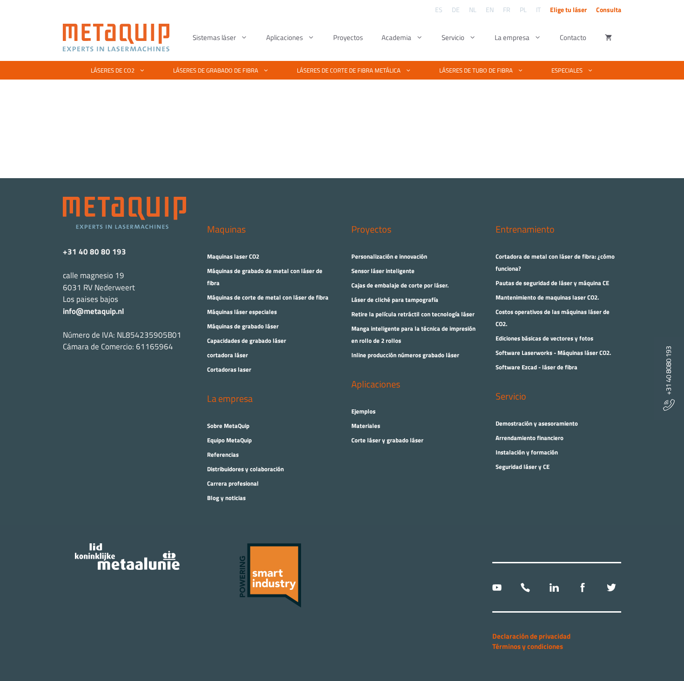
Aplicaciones (284, 37)
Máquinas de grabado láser (243, 326)
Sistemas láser (214, 37)
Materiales (365, 425)
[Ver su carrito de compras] (608, 37)
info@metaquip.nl (93, 311)
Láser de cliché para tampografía (394, 299)
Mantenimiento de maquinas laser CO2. (547, 297)
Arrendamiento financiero (529, 437)
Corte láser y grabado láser (387, 440)
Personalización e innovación (389, 256)
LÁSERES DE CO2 (112, 70)
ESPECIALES (567, 70)
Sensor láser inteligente (383, 270)
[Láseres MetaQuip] (118, 37)
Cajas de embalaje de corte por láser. (400, 285)
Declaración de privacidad (531, 636)
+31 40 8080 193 (668, 372)
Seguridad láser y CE (523, 466)
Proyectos (348, 37)
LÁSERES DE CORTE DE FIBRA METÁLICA (349, 70)
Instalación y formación (527, 452)
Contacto (573, 37)
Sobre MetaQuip (228, 425)
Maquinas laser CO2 (233, 256)
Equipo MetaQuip (229, 440)
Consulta (608, 9)
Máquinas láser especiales (242, 311)
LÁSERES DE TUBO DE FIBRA (476, 70)
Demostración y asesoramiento (537, 423)
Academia (396, 37)
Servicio (453, 37)
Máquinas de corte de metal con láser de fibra (268, 297)
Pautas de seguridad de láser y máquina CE (552, 282)
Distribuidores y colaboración (245, 469)
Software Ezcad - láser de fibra (536, 367)
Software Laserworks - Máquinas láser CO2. (553, 352)
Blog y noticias (226, 497)
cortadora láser (227, 355)
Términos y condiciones (527, 646)
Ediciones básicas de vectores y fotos (544, 338)
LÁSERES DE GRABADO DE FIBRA (215, 70)
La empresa (512, 37)
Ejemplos (363, 411)
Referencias (223, 454)
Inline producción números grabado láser (405, 355)
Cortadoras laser (229, 369)
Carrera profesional (233, 483)
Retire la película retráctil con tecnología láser (413, 314)
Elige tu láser (568, 9)
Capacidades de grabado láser (246, 340)
